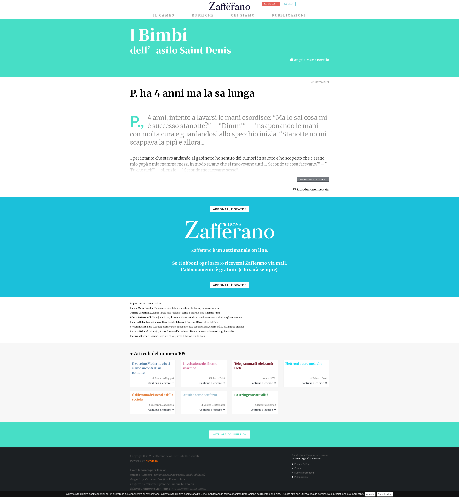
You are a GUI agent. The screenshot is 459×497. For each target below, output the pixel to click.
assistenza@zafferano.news (306, 458)
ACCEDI (289, 4)
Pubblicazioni (289, 15)
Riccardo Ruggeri (139, 336)
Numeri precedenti (304, 472)
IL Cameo (163, 15)
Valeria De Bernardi (140, 317)
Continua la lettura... (313, 179)
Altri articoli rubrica (229, 434)
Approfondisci (385, 494)
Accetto (370, 494)
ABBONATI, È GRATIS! (229, 209)
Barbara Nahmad (139, 331)
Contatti (298, 468)
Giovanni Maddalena (141, 327)
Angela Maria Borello (311, 60)
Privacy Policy (301, 464)
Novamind (151, 460)
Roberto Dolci (137, 322)
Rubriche (203, 15)
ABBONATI (271, 4)
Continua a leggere (160, 382)
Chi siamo (243, 15)
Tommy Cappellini (140, 313)
